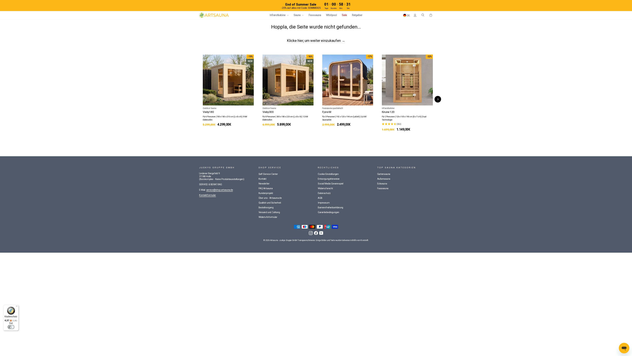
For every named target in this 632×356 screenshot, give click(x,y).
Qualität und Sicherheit (270, 202)
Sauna (297, 15)
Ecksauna (382, 183)
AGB (320, 198)
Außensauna (383, 179)
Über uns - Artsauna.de (270, 198)
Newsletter (264, 183)
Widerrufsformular (268, 217)
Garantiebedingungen (328, 212)
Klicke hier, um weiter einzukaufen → (316, 40)
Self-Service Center (268, 174)
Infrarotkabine (278, 15)
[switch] (11, 327)
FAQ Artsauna (266, 188)
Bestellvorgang (266, 207)
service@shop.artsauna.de (219, 190)
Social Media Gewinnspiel (330, 183)
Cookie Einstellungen (328, 174)
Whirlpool (331, 15)
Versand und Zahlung (269, 212)
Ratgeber (357, 15)
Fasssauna (315, 15)
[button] (407, 15)
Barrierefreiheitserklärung (330, 207)
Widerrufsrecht (325, 188)
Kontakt (262, 179)
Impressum (323, 202)
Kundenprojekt (266, 193)
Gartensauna (383, 174)
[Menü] (17, 307)
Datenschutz (324, 193)
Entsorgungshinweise (329, 179)
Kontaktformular (207, 195)
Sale (344, 15)
